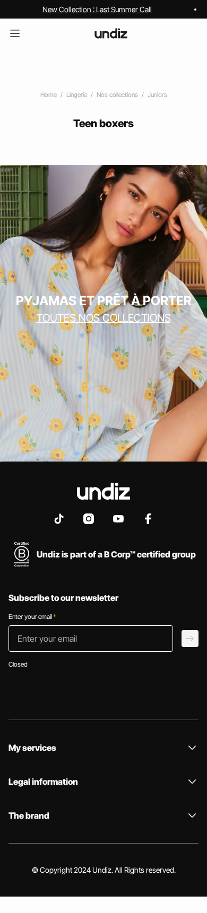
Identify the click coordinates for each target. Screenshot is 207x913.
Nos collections (117, 95)
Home (48, 95)
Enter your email (32, 617)
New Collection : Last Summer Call (97, 9)
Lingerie (76, 95)
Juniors (157, 95)
